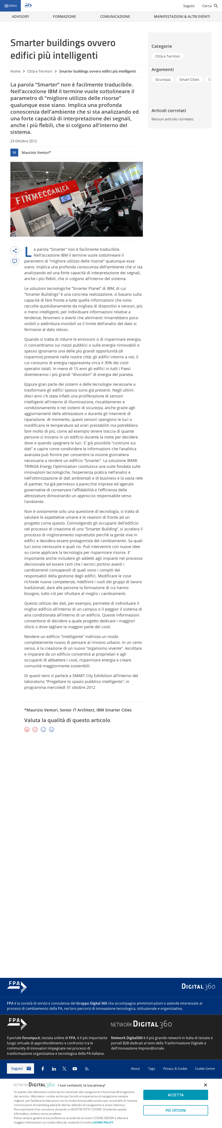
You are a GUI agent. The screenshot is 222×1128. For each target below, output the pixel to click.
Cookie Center (205, 1068)
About (136, 1068)
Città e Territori (39, 71)
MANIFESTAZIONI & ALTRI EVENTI (182, 16)
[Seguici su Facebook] (42, 1068)
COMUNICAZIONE (115, 16)
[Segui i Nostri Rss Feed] (86, 1068)
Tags (152, 1068)
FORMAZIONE (64, 16)
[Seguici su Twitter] (64, 1068)
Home (15, 71)
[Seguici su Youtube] (74, 1068)
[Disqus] (111, 799)
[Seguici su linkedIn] (54, 1068)
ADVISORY (20, 16)
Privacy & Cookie (175, 1068)
